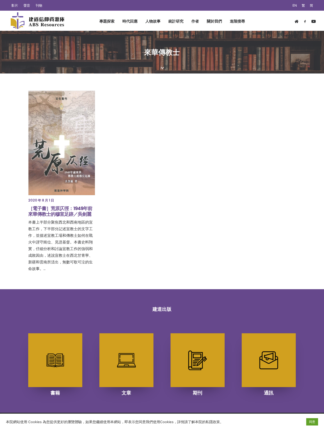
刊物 (39, 5)
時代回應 (130, 21)
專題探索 (107, 21)
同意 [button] (312, 422)
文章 (126, 393)
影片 (14, 5)
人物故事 (153, 21)
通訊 (268, 393)
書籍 (55, 393)
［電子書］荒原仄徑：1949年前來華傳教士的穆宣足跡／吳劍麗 (60, 211)
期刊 (197, 393)
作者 (195, 21)
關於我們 (214, 21)
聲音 (26, 5)
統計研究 (176, 21)
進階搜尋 (237, 21)
